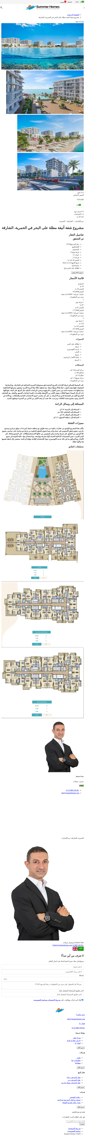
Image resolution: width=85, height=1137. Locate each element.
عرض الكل (81, 1048)
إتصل (64, 798)
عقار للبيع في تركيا (74, 1077)
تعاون (78, 1058)
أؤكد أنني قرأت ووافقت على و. (57, 1000)
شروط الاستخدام (54, 1000)
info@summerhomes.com (70, 793)
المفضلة (69, 2)
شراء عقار (77, 1038)
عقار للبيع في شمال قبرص (71, 1083)
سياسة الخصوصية (40, 1000)
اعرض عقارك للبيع (74, 1040)
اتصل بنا (78, 1043)
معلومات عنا (76, 1060)
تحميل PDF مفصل (77, 273)
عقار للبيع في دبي (74, 1080)
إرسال (78, 1005)
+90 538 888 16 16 (72, 790)
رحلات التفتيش (75, 1097)
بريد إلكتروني (76, 798)
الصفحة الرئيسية (73, 15)
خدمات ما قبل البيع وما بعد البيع (69, 1100)
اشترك (82, 1124)
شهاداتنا (78, 1063)
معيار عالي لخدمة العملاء (71, 1103)
